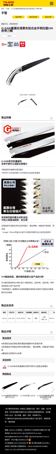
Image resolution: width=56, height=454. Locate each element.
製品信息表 (33, 17)
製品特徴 (18, 17)
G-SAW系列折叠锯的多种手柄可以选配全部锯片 (28, 366)
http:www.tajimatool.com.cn (39, 437)
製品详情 (48, 17)
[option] (28, 72)
